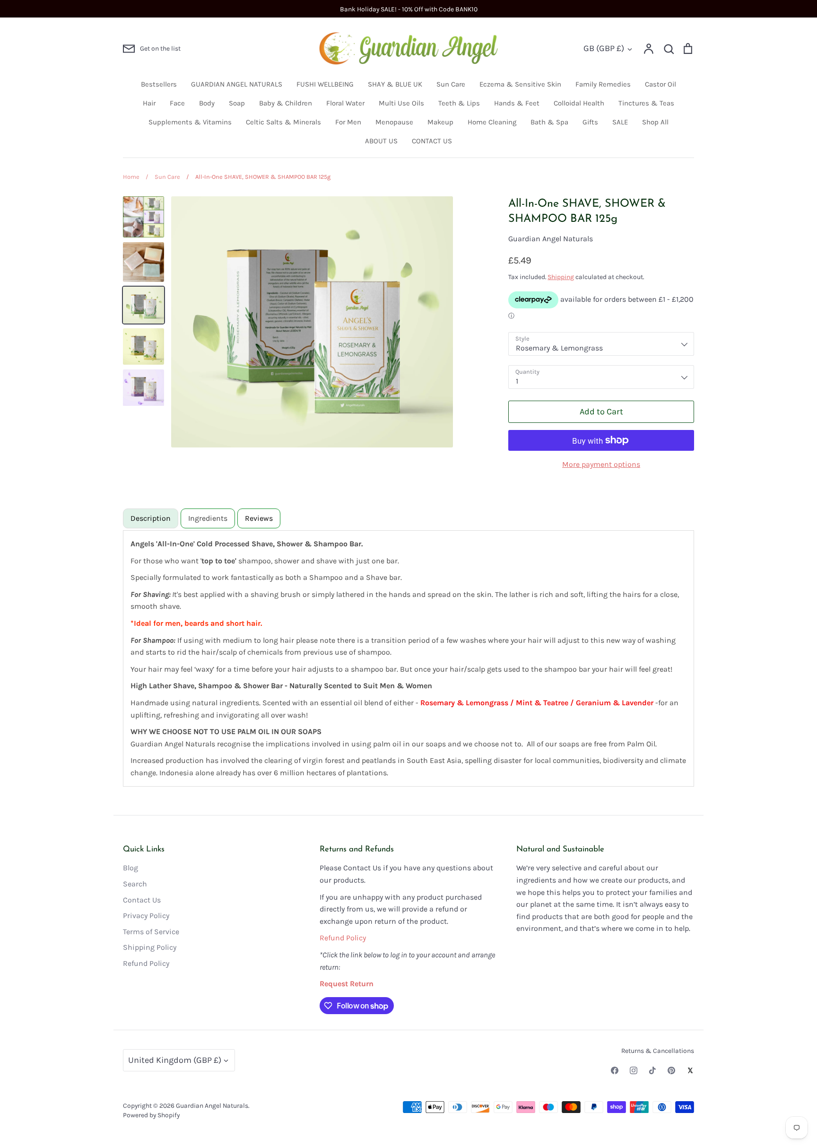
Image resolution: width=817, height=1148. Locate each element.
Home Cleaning (492, 122)
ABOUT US (381, 141)
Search (135, 883)
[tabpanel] (408, 658)
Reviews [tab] (259, 518)
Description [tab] (150, 518)
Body (207, 103)
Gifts (590, 122)
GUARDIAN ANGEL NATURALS (236, 84)
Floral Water (345, 103)
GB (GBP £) (603, 48)
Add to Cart (601, 411)
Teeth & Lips (459, 103)
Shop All (655, 122)
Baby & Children (285, 103)
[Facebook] (614, 1070)
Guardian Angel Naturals (550, 238)
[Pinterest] (671, 1070)
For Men (348, 122)
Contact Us (142, 899)
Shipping (561, 276)
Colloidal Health (579, 103)
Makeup (440, 122)
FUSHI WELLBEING (325, 84)
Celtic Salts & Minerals (283, 122)
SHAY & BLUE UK (395, 84)
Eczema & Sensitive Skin (520, 84)
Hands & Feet (516, 103)
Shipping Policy (149, 947)
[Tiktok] (652, 1070)
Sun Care (450, 84)
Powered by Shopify (151, 1115)
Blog (130, 867)
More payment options (601, 464)
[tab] (208, 518)
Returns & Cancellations (657, 1050)
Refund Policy (146, 963)
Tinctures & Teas (646, 103)
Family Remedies (603, 84)
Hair (149, 103)
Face (177, 103)
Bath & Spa (549, 122)
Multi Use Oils (401, 103)
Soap (237, 103)
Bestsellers (159, 84)
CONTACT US (432, 141)
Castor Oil (660, 84)
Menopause (394, 122)
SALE (620, 122)
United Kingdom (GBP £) (174, 1060)
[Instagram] (633, 1070)
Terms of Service (151, 931)
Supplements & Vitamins (190, 122)
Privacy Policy (146, 915)
